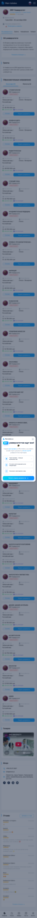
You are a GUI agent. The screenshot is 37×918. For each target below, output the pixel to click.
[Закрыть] (32, 439)
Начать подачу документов (17, 478)
